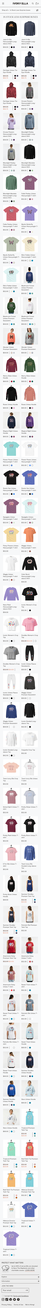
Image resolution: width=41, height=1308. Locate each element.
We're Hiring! (29, 1305)
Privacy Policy (7, 1305)
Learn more (30, 1270)
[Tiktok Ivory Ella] (6, 1299)
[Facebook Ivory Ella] (10, 1299)
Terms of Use (18, 1305)
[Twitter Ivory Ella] (14, 1299)
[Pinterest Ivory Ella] (18, 1299)
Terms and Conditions (21, 1296)
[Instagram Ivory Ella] (3, 1299)
